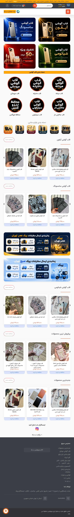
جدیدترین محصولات (64, 448)
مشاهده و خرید (60, 178)
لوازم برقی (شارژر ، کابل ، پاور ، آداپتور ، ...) (63, 461)
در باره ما (67, 481)
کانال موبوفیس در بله (37, 450)
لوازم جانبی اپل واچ (64, 454)
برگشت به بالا (36, 435)
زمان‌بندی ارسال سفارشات (65, 470)
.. (13, 1)
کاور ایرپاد (67, 457)
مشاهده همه (9, 140)
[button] (18, 5)
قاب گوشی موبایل (65, 451)
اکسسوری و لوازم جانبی (63, 466)
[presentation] (70, 157)
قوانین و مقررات (65, 475)
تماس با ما (67, 478)
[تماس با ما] (6, 511)
